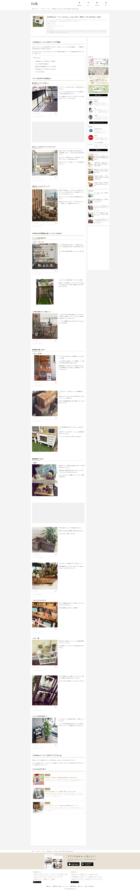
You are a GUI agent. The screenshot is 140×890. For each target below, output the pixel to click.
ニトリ (100, 876)
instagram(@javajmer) (37, 632)
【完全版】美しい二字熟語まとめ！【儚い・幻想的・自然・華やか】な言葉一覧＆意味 (101, 164)
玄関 (66, 874)
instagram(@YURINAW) (38, 226)
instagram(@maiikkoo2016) (38, 557)
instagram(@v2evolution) (38, 385)
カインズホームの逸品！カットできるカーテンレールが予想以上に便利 (101, 214)
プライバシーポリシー (64, 886)
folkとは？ (49, 886)
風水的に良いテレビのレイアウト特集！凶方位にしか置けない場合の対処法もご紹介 (101, 171)
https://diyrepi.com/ (37, 305)
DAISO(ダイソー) (83, 874)
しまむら (81, 879)
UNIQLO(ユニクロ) (92, 876)
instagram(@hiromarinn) (38, 273)
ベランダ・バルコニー (60, 26)
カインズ (100, 879)
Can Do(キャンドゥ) (93, 874)
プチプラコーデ (52, 876)
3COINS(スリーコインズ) (91, 879)
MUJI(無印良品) (75, 876)
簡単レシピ (46, 879)
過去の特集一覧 (99, 95)
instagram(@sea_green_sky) (39, 180)
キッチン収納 (60, 874)
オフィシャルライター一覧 (99, 122)
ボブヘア (36, 876)
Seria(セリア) (75, 874)
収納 (36, 874)
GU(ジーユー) (83, 876)
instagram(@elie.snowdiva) (38, 670)
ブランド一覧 (75, 882)
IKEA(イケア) (75, 879)
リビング (53, 874)
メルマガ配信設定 (89, 886)
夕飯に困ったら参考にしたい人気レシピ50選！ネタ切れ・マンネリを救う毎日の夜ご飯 (101, 178)
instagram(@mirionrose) (38, 594)
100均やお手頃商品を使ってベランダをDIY (45, 66)
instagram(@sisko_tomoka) (38, 116)
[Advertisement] (58, 132)
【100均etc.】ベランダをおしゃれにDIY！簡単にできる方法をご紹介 (59, 851)
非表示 (38, 57)
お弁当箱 (53, 879)
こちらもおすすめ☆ (40, 71)
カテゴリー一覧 (37, 882)
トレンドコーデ (44, 876)
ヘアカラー (60, 876)
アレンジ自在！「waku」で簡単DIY (101, 193)
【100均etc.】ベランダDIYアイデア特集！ (45, 61)
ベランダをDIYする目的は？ (42, 64)
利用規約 (56, 886)
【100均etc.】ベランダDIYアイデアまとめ (45, 69)
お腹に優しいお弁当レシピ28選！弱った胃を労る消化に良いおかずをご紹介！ (101, 184)
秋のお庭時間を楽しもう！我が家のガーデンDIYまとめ (101, 201)
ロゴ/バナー (81, 886)
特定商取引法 (74, 886)
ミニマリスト (46, 874)
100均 (48, 26)
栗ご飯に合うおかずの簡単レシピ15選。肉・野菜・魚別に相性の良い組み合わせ (101, 158)
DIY (52, 26)
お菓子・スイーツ (38, 879)
